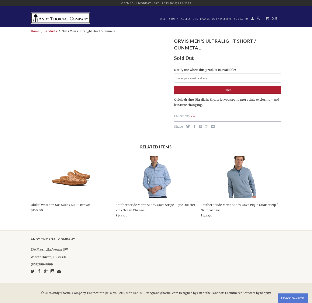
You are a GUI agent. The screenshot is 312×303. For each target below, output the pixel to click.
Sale (163, 19)
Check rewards (293, 298)
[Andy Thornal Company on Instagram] (52, 271)
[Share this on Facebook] (193, 126)
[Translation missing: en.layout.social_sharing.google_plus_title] (205, 126)
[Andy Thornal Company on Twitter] (33, 271)
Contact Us (241, 19)
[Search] (258, 19)
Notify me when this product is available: (205, 70)
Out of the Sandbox (210, 293)
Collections (189, 19)
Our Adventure (222, 19)
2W (193, 116)
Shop (173, 19)
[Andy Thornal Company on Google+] (46, 271)
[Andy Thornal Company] (60, 16)
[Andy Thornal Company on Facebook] (39, 271)
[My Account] (252, 19)
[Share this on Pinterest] (199, 126)
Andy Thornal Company (69, 293)
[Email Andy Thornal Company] (59, 271)
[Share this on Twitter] (187, 126)
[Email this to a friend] (212, 126)
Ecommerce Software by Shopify (248, 293)
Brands (205, 19)
